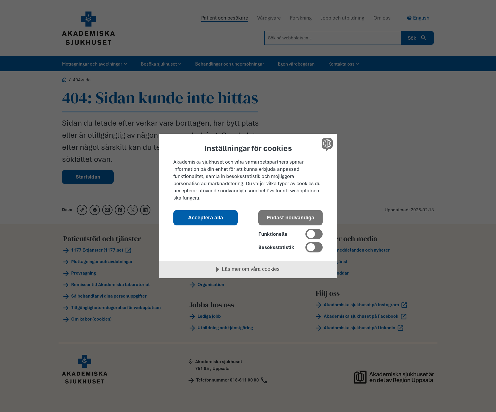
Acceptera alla (205, 218)
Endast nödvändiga (290, 218)
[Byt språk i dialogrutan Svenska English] (326, 144)
